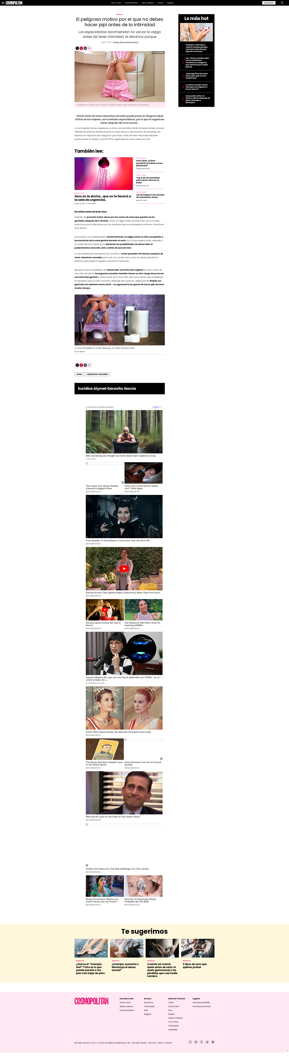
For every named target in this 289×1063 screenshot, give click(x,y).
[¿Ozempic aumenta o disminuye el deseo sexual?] (126, 948)
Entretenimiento (131, 3)
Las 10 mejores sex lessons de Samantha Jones (150, 196)
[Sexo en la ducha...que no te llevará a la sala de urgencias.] (104, 173)
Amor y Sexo (79, 193)
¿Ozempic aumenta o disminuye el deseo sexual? (125, 967)
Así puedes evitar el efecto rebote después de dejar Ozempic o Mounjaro (198, 99)
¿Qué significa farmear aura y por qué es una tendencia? (197, 76)
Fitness (160, 3)
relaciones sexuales (97, 374)
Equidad (170, 3)
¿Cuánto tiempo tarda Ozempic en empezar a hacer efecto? (196, 87)
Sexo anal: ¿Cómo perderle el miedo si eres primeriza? (149, 163)
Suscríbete (269, 3)
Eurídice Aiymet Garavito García (125, 42)
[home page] (14, 3)
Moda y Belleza (148, 3)
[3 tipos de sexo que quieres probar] (197, 948)
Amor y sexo (116, 3)
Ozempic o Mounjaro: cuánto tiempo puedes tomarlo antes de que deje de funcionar (196, 48)
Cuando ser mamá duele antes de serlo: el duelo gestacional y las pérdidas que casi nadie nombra (162, 970)
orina (79, 374)
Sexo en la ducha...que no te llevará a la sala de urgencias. (103, 198)
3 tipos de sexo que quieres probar (195, 965)
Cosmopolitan (91, 203)
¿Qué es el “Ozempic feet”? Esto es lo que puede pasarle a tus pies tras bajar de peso (90, 968)
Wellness (119, 14)
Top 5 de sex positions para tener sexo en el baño (148, 180)
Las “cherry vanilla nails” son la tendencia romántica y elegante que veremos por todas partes (198, 62)
